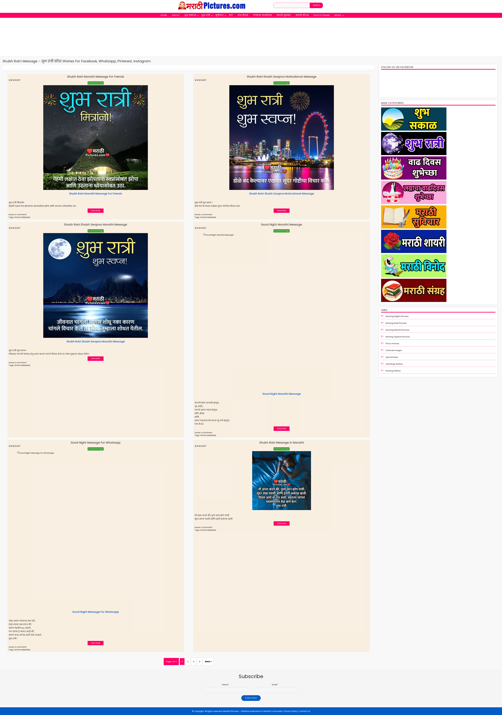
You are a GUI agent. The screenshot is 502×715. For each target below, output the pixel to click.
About (176, 15)
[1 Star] (10, 80)
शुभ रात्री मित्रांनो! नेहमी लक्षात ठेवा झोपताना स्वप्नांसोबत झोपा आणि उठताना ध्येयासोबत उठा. (65, 199)
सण (231, 15)
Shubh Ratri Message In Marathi (281, 442)
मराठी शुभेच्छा (284, 15)
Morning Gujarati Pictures (398, 336)
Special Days (392, 357)
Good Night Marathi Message (281, 224)
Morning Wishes (393, 370)
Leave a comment (18, 214)
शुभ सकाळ (190, 15)
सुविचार (219, 15)
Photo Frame (321, 15)
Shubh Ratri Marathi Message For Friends (95, 77)
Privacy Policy (290, 711)
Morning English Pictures (397, 316)
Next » (208, 661)
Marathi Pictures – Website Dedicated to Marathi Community (253, 711)
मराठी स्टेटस (302, 15)
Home (164, 15)
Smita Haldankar (22, 217)
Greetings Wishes (394, 364)
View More (95, 210)
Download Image (95, 83)
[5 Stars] (18, 80)
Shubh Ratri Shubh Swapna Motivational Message (281, 77)
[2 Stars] (12, 80)
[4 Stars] (16, 80)
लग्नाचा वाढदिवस (262, 15)
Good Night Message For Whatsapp (96, 442)
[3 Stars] (14, 80)
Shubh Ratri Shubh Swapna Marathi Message (95, 224)
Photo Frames (392, 343)
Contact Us (304, 711)
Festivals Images (394, 350)
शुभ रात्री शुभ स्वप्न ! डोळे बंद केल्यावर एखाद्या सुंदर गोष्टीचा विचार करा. (254, 199)
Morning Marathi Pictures (397, 330)
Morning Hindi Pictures (396, 323)
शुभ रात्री (205, 15)
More (338, 15)
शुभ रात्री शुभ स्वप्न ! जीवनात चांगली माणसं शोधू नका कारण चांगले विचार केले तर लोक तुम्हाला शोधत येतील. (67, 347)
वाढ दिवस (243, 15)
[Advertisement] (251, 37)
